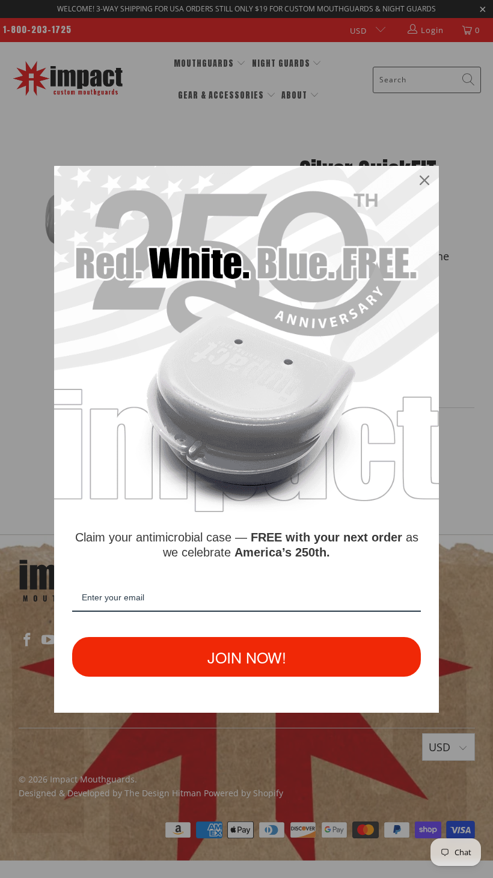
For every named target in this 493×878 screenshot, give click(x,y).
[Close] (424, 180)
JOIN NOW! (246, 657)
